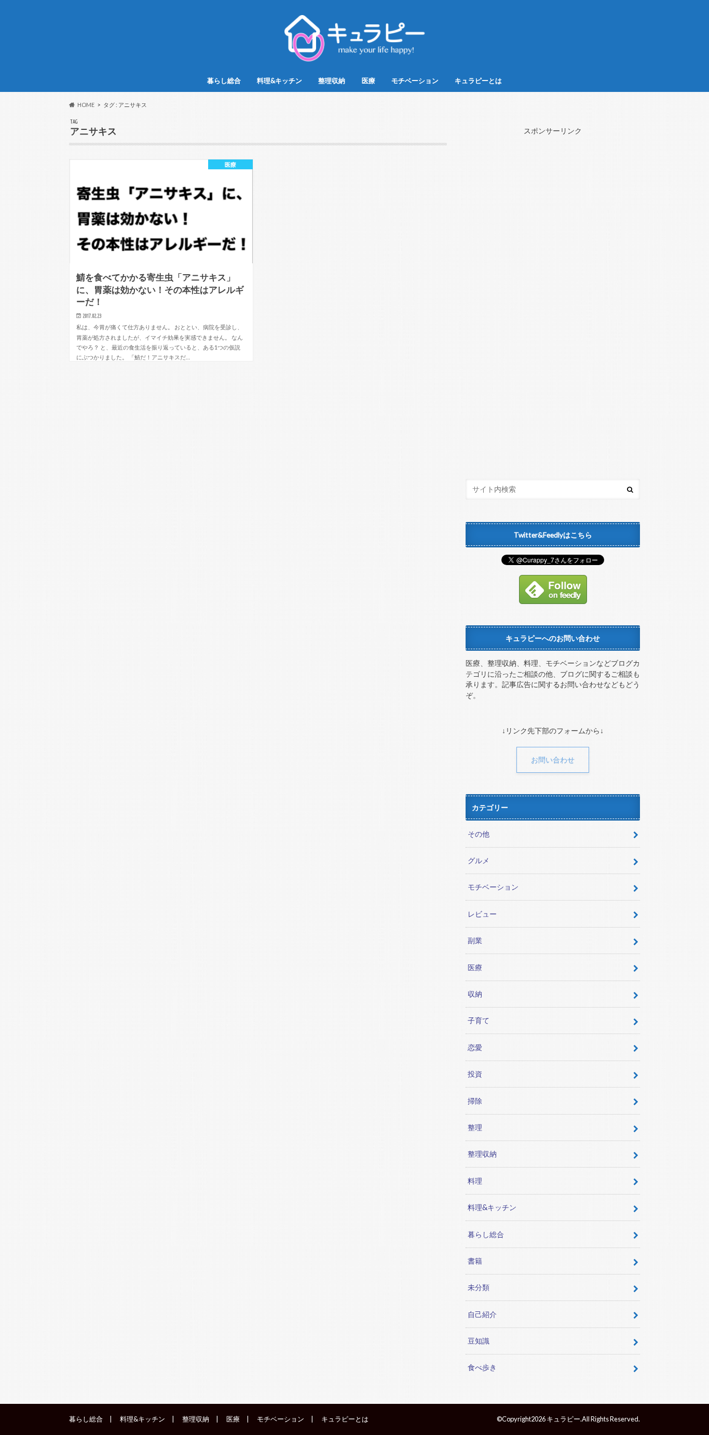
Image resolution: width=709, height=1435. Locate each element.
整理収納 (331, 80)
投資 (475, 1073)
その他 (478, 833)
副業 (475, 940)
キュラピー (563, 1419)
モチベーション (415, 80)
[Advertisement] (553, 299)
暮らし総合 (224, 80)
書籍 (475, 1260)
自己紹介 (482, 1314)
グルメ (478, 860)
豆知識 (478, 1340)
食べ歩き (482, 1367)
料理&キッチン (279, 80)
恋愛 (475, 1047)
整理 (475, 1127)
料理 (475, 1180)
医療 (368, 80)
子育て (478, 1020)
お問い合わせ (553, 760)
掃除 (475, 1100)
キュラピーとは (478, 80)
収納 (475, 993)
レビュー (482, 913)
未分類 (478, 1287)
